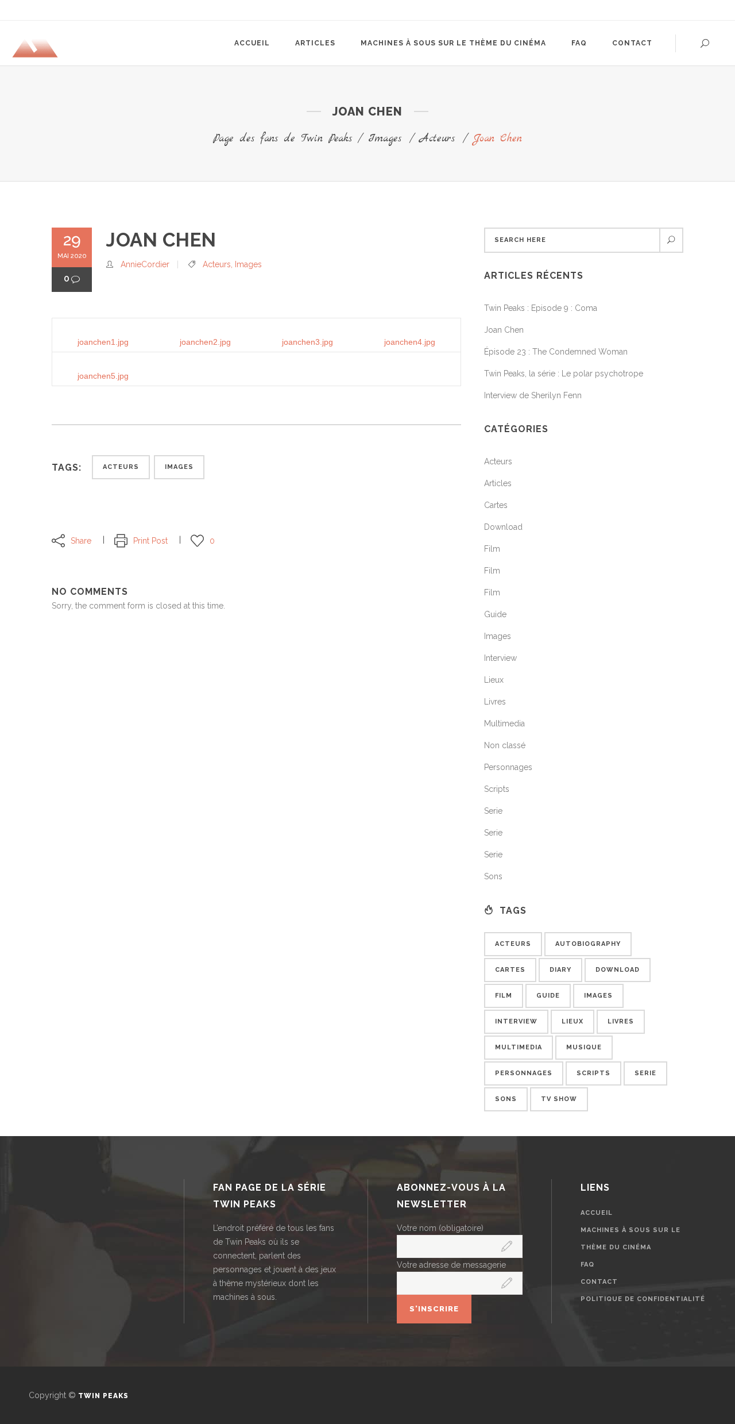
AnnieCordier (145, 264)
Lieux (494, 679)
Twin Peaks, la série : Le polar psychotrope (563, 373)
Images (384, 139)
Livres (495, 701)
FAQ (587, 1264)
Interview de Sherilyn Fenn (533, 395)
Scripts (496, 789)
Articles (498, 483)
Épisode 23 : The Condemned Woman (556, 351)
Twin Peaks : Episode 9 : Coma (540, 308)
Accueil (597, 1213)
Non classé (504, 745)
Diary (560, 969)
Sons (493, 876)
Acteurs (437, 139)
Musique (584, 1047)
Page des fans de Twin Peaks (282, 139)
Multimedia (504, 723)
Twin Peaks (103, 1396)
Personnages (508, 767)
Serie (493, 810)
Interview (500, 658)
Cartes (496, 505)
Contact (599, 1282)
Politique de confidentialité (643, 1299)
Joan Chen (504, 329)
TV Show (559, 1099)
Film (492, 548)
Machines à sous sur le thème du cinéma (630, 1238)
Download (503, 527)
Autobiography (588, 944)
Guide (495, 614)
